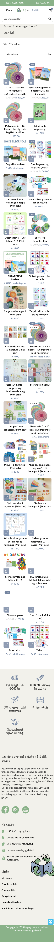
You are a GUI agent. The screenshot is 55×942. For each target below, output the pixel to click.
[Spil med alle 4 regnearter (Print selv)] (15, 489)
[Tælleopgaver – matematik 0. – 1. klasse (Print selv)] (40, 524)
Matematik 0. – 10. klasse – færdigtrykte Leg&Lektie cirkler (15, 129)
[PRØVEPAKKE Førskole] (15, 262)
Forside (7, 26)
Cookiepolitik (8, 890)
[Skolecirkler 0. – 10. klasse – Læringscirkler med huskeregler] (40, 332)
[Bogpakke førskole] (15, 150)
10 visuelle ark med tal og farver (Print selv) (15, 349)
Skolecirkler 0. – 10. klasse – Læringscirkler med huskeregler (39, 349)
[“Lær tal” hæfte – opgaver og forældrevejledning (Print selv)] (15, 370)
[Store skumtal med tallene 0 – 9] (15, 562)
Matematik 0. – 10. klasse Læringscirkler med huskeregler (39, 429)
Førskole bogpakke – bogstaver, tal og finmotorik (39, 90)
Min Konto (6, 878)
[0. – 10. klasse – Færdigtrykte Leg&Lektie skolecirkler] (15, 73)
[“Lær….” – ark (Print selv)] (40, 601)
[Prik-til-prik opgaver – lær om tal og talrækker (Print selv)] (15, 524)
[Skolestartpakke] (15, 601)
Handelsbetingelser (11, 902)
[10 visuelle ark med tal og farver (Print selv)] (15, 332)
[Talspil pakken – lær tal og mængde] (40, 297)
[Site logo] (28, 10)
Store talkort (15, 650)
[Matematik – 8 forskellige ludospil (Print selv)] (15, 185)
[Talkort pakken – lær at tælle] (40, 262)
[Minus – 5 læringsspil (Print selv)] (15, 450)
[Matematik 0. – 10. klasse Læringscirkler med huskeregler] (40, 412)
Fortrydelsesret (8, 896)
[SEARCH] (50, 19)
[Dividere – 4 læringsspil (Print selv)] (40, 489)
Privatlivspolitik (9, 884)
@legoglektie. (32, 930)
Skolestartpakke (15, 615)
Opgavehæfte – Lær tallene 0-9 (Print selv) (15, 241)
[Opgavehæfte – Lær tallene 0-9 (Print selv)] (15, 223)
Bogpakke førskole (15, 164)
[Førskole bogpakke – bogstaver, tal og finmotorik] (40, 73)
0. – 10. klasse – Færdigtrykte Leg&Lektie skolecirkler (15, 90)
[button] (6, 82)
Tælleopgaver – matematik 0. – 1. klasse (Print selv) (40, 541)
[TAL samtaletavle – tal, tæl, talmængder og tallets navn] (40, 562)
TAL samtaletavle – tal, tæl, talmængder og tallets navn (39, 580)
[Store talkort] (15, 636)
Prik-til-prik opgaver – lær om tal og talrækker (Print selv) (15, 541)
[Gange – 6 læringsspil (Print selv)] (15, 297)
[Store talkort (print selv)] (40, 370)
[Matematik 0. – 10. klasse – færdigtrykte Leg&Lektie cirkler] (15, 111)
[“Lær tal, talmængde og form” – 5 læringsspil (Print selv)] (40, 450)
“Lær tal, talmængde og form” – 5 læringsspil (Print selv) (39, 468)
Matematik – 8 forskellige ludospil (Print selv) (15, 202)
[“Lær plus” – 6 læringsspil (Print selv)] (15, 412)
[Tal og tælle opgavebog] (40, 111)
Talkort (39, 650)
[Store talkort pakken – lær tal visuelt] (40, 185)
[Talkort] (40, 636)
